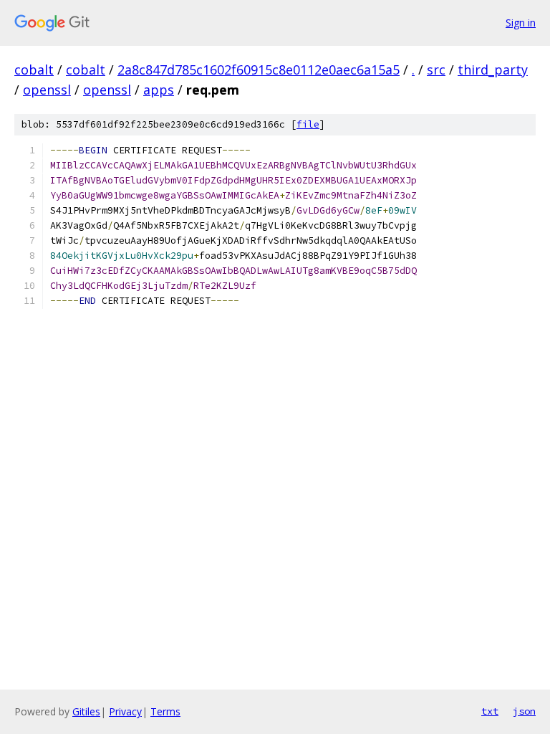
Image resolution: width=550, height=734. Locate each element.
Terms (165, 711)
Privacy (125, 711)
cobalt (34, 69)
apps (158, 89)
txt (489, 711)
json (524, 711)
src (436, 69)
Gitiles (86, 711)
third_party (493, 69)
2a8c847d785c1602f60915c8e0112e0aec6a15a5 (258, 69)
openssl (47, 89)
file (307, 124)
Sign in (521, 22)
